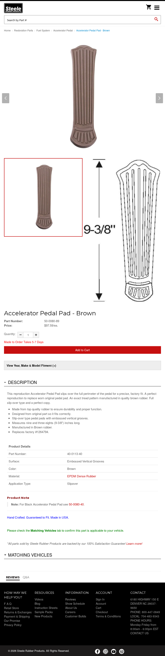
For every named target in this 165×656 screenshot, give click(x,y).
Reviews (70, 599)
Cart (98, 608)
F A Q (7, 604)
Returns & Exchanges (18, 612)
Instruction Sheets (46, 608)
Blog (37, 603)
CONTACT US (139, 633)
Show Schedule (75, 603)
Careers (70, 612)
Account (101, 603)
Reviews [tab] (13, 577)
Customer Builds (75, 616)
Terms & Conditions (108, 616)
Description (22, 382)
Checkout (102, 612)
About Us (71, 608)
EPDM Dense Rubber (81, 476)
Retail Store (11, 608)
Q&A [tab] (26, 577)
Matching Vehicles (30, 555)
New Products (43, 616)
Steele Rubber (24, 8)
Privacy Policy (13, 625)
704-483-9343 (150, 616)
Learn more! (134, 543)
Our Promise (12, 621)
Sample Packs (44, 612)
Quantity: (9, 334)
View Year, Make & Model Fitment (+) (31, 365)
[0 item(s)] (149, 6)
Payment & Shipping (17, 616)
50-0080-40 (76, 504)
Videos (39, 599)
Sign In (100, 599)
